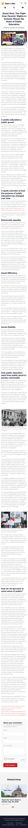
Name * (5, 730)
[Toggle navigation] (25, 3)
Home (17, 824)
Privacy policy (10, 823)
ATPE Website (23, 824)
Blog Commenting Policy (8, 824)
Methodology (19, 823)
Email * (5, 738)
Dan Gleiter (14, 532)
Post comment (10, 765)
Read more (5, 804)
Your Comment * (7, 745)
